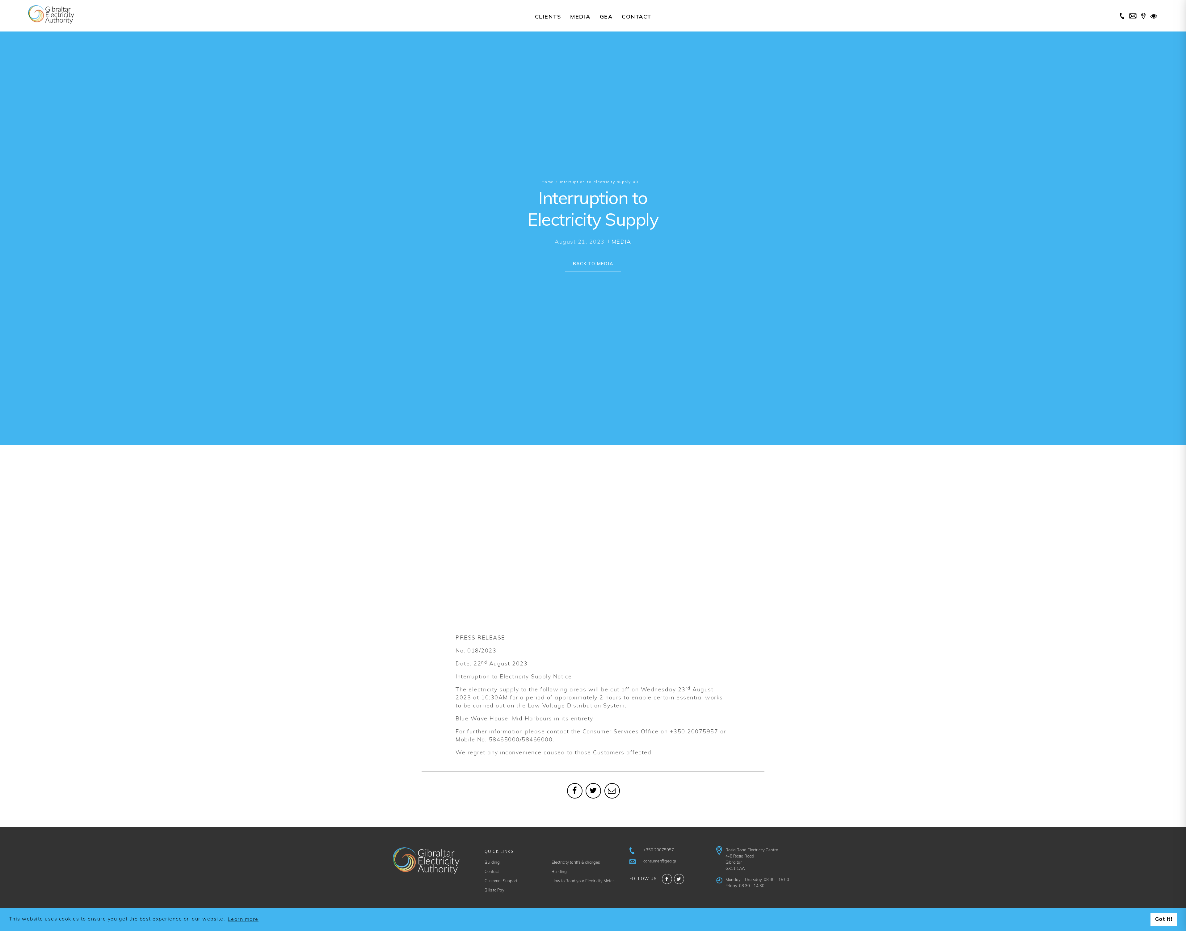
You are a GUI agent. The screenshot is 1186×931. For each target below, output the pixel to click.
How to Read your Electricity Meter (583, 881)
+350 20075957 (658, 850)
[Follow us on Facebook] (667, 879)
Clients (548, 17)
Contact (636, 17)
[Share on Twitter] (593, 791)
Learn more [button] (243, 919)
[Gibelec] (51, 14)
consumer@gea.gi (659, 861)
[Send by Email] (612, 791)
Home (548, 182)
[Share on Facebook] (574, 791)
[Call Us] (1122, 17)
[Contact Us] (1133, 17)
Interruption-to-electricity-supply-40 (599, 182)
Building (492, 863)
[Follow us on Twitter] (679, 879)
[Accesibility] (1154, 16)
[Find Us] (1143, 17)
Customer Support (501, 881)
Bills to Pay (494, 890)
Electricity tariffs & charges (576, 863)
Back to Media (593, 264)
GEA (606, 17)
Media (580, 17)
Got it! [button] (1164, 919)
